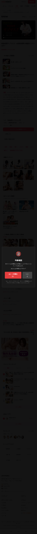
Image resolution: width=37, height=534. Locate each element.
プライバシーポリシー (12, 282)
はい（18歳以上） (13, 275)
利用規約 (27, 281)
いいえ (27, 275)
